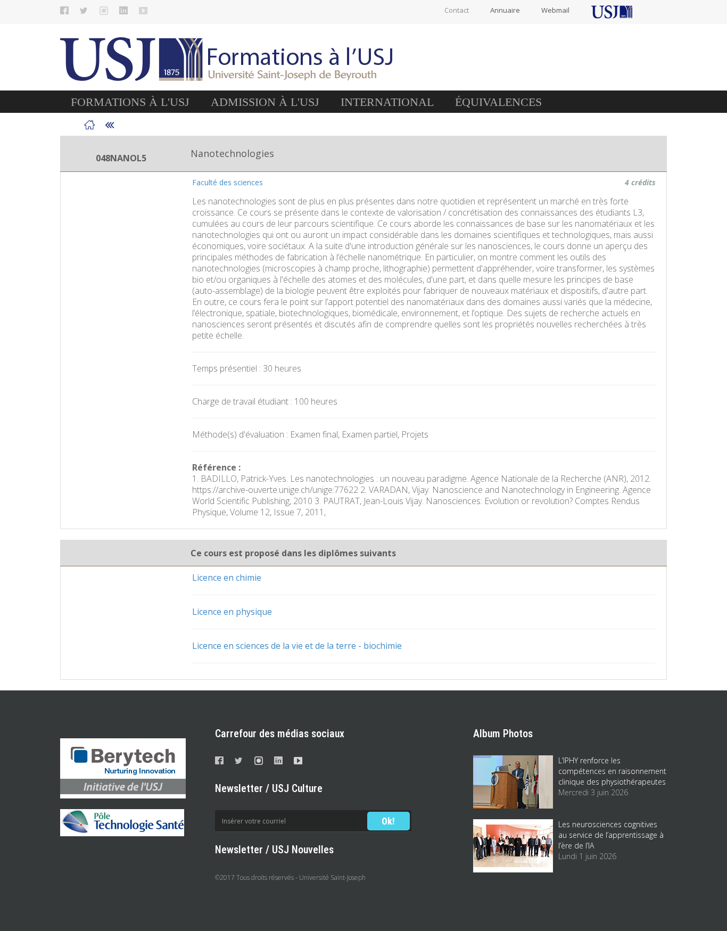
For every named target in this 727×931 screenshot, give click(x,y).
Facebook (64, 10)
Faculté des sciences (227, 182)
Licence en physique (232, 611)
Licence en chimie (226, 577)
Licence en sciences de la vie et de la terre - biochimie (297, 646)
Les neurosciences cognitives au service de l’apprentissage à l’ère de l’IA (611, 835)
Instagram (104, 10)
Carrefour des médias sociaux (279, 733)
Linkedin (123, 10)
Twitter (84, 10)
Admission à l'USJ (265, 102)
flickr (143, 10)
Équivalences (498, 102)
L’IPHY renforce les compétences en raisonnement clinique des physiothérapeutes (612, 771)
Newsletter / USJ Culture (269, 788)
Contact (456, 10)
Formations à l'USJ (130, 102)
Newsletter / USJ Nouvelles (274, 849)
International (387, 102)
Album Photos (503, 733)
